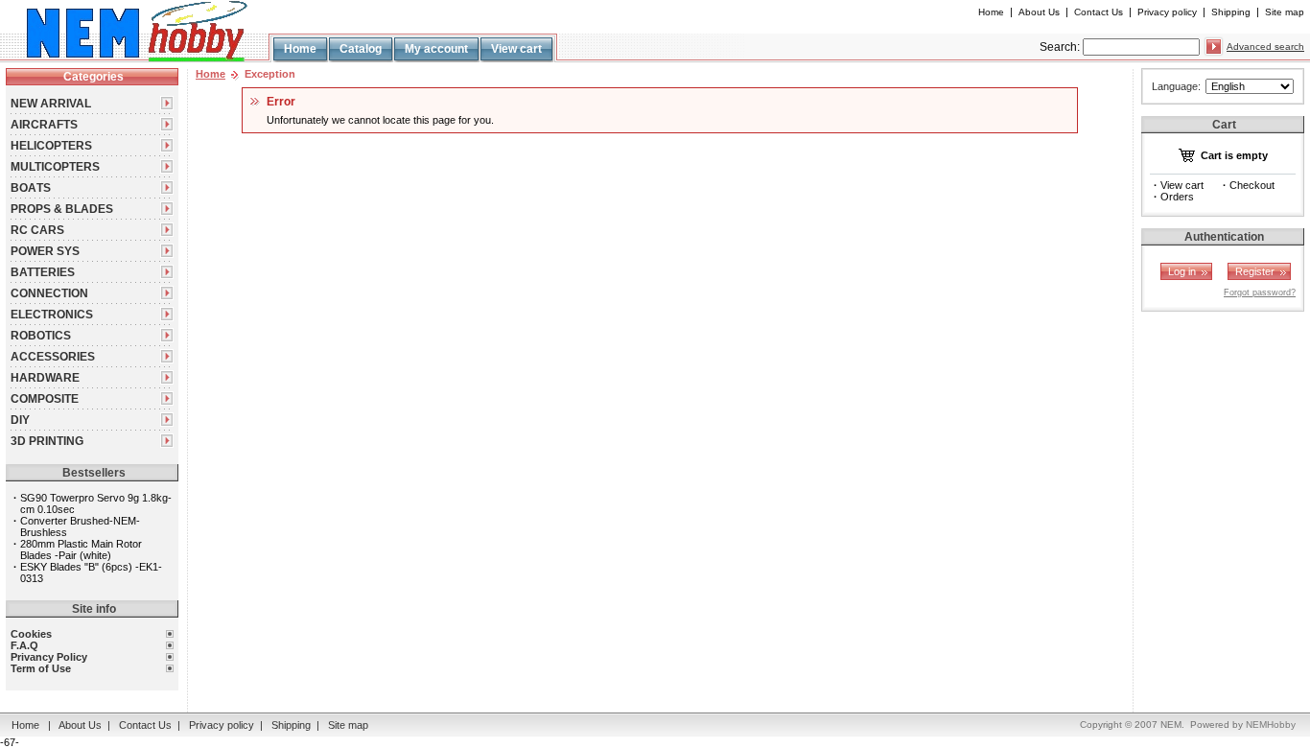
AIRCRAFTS (44, 124)
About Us (1039, 12)
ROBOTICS (41, 335)
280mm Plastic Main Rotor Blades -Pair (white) (81, 549)
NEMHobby (1271, 724)
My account (436, 49)
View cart (516, 49)
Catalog (360, 49)
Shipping (1231, 12)
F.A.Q (24, 645)
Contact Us (1098, 12)
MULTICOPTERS (55, 167)
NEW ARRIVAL (51, 103)
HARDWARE (45, 378)
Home (991, 12)
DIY (20, 420)
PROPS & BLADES (62, 209)
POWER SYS (45, 251)
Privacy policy (1167, 12)
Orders (1177, 196)
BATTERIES (43, 272)
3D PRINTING (47, 441)
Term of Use (41, 668)
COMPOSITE (45, 399)
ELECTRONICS (52, 314)
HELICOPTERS (51, 145)
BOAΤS (31, 188)
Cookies (31, 634)
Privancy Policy (49, 657)
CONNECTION (49, 293)
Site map (1284, 12)
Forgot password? (1260, 292)
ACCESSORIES (53, 356)
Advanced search (1265, 46)
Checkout (1252, 185)
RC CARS (37, 230)
